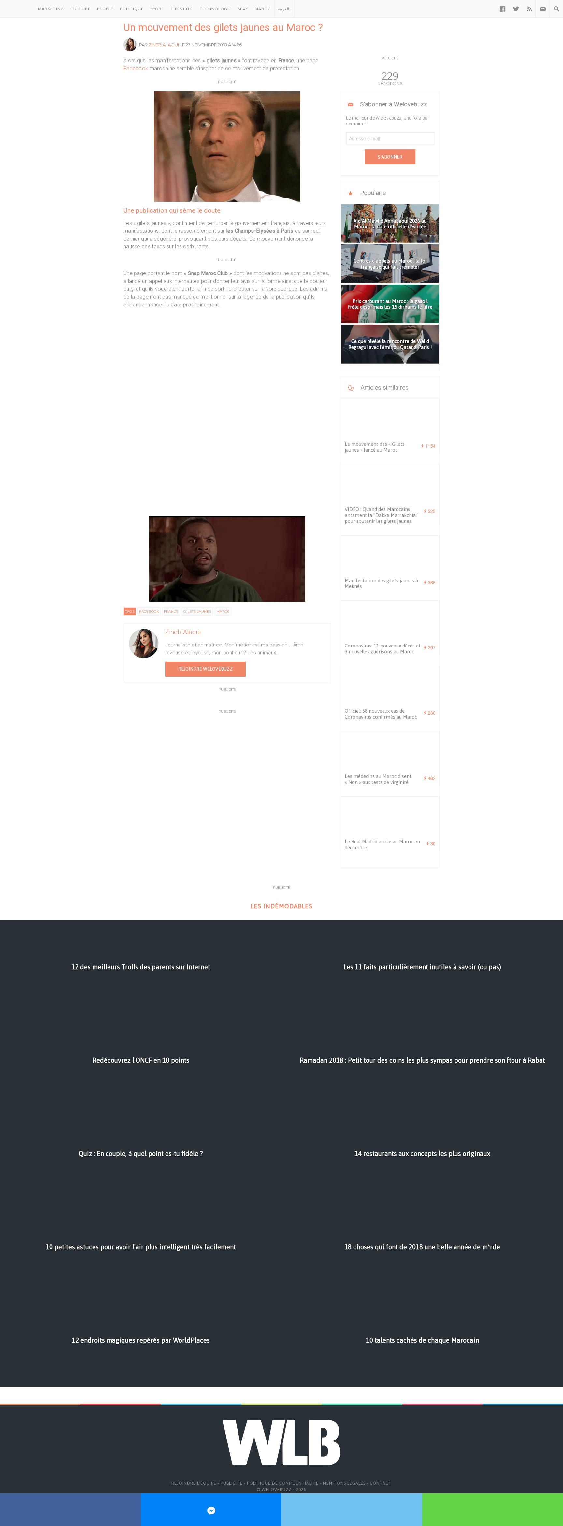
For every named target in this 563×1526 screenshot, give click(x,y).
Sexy (243, 9)
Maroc (263, 9)
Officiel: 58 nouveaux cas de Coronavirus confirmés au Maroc (381, 714)
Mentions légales (344, 1483)
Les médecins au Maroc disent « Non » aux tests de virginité (378, 779)
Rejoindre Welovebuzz (205, 669)
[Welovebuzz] (17, 9)
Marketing (51, 9)
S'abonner (390, 157)
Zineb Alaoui (164, 44)
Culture (80, 9)
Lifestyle (182, 9)
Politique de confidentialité (283, 1483)
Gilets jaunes (197, 611)
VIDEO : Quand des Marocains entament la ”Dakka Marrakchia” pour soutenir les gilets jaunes (381, 515)
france (171, 611)
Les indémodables (281, 906)
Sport (157, 9)
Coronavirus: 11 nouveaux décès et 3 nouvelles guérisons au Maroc (383, 648)
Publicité (232, 1483)
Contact (381, 1483)
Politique (132, 9)
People (105, 9)
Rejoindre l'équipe (193, 1483)
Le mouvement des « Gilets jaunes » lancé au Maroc (375, 447)
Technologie (215, 9)
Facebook (135, 68)
